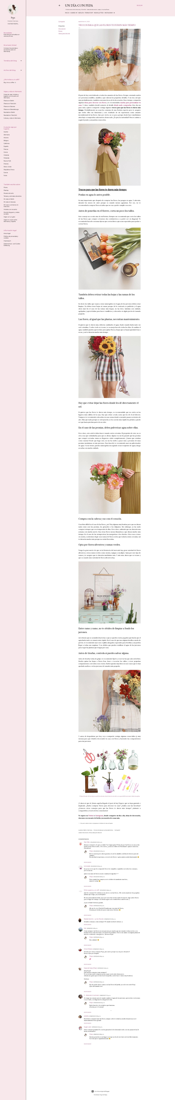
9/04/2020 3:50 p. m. (99, 876)
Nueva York (7, 161)
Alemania (7, 135)
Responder (87, 862)
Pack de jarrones (93, 796)
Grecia (6, 152)
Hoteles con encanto (10, 209)
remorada (87, 866)
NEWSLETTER (98, 13)
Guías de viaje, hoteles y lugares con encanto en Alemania (11, 96)
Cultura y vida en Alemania (12, 118)
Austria (6, 132)
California (6, 143)
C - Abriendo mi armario (91, 995)
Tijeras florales (83, 796)
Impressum (7, 241)
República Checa (9, 169)
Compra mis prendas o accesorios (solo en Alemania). (11, 49)
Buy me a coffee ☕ (10, 82)
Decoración (62, 29)
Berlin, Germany (88, 830)
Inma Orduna (88, 949)
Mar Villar (87, 842)
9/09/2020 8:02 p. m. (99, 1002)
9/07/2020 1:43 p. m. (103, 968)
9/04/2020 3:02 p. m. (96, 866)
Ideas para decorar (64, 33)
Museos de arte (9, 193)
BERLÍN (81, 13)
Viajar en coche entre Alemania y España (10, 220)
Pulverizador (127, 796)
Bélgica (6, 140)
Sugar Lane (87, 1027)
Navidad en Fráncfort (10, 115)
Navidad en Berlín (9, 112)
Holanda (6, 155)
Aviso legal (7, 233)
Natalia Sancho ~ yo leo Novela (94, 919)
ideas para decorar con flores (95, 102)
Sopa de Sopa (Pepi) (90, 968)
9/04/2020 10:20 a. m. (96, 842)
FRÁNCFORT (89, 13)
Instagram (99, 816)
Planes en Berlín (9, 100)
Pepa (91, 851)
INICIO (67, 13)
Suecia (6, 172)
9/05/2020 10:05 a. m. (110, 919)
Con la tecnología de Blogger (101, 1091)
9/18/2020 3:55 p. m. (99, 1034)
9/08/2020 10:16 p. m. (95, 1016)
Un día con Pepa (79, 5)
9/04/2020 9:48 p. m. (105, 890)
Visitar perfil (13, 24)
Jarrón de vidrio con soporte (116, 796)
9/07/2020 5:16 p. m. (99, 982)
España (6, 146)
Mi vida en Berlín (9, 199)
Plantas (6, 190)
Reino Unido (7, 167)
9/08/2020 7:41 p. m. (105, 995)
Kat (85, 928)
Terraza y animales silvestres (12, 196)
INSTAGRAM (108, 13)
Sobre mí (73, 13)
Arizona (6, 137)
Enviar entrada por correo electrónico (103, 830)
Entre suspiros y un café (91, 890)
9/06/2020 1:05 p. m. (98, 949)
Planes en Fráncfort (10, 103)
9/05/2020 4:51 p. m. (92, 928)
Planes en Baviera (9, 106)
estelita (86, 1016)
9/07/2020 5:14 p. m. (99, 905)
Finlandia (6, 158)
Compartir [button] (61, 21)
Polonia (6, 164)
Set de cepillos (136, 796)
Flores (60, 31)
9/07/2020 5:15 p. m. (99, 937)
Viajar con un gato (9, 217)
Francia (6, 149)
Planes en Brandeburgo (11, 109)
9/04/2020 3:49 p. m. (99, 851)
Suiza (5, 175)
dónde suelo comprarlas (122, 105)
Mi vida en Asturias (9, 202)
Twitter (91, 816)
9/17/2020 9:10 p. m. (97, 1027)
